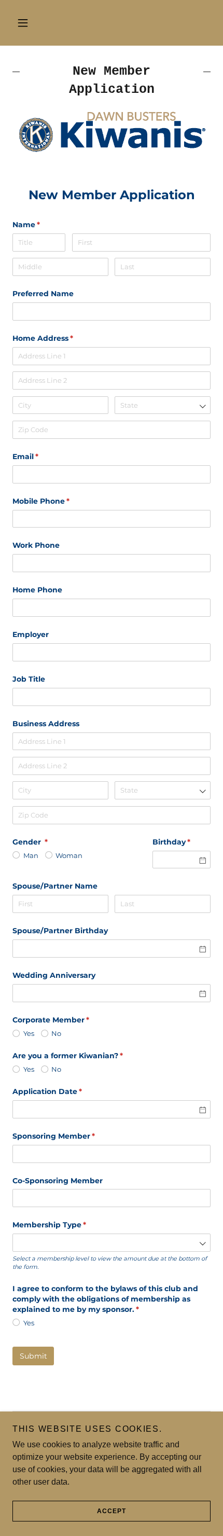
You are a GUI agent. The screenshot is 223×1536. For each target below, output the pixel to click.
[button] (22, 22)
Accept (111, 1511)
